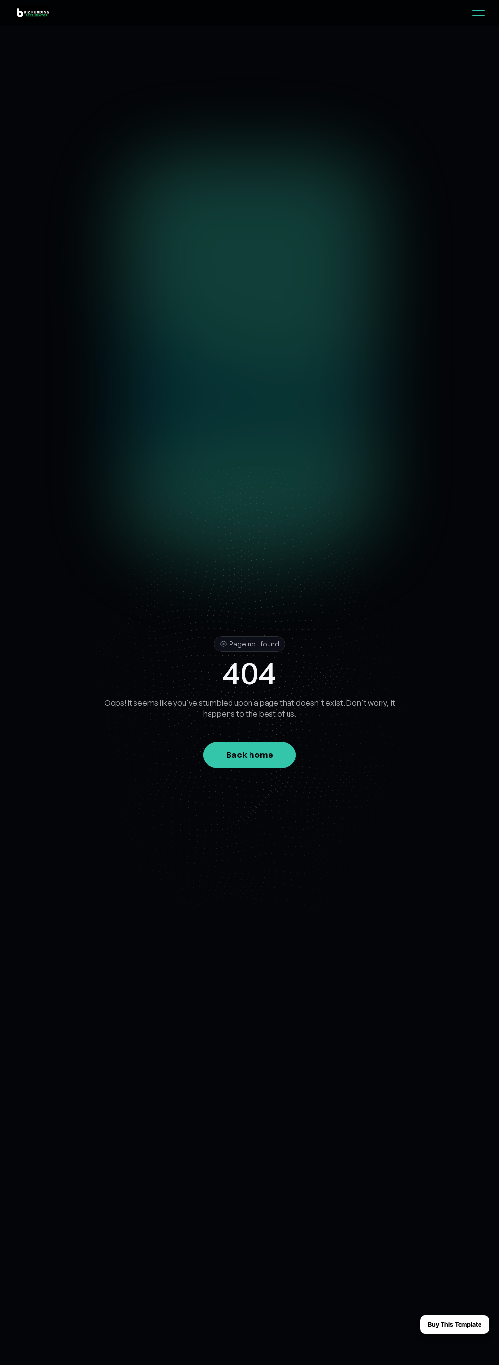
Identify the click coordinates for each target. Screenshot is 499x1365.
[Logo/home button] (30, 13)
